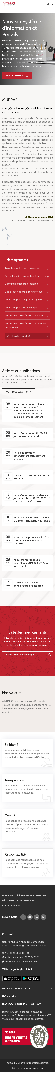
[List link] (27, 269)
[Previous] (4, 49)
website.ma (37, 1068)
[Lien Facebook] (23, 917)
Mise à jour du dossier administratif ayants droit (28, 584)
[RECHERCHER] (49, 654)
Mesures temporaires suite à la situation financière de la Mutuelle (31, 540)
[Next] (51, 49)
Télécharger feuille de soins (31, 895)
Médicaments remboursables (18, 900)
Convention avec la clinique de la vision (31, 477)
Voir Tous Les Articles (18, 391)
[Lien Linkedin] (36, 917)
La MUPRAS (7, 895)
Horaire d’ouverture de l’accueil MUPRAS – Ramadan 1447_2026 (32, 519)
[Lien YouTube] (30, 917)
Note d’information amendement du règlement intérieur (29, 456)
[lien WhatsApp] (43, 917)
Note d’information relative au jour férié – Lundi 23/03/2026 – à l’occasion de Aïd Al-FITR (32, 498)
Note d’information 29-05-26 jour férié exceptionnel (30, 435)
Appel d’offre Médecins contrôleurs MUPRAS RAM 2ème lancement (31, 563)
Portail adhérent (15, 75)
